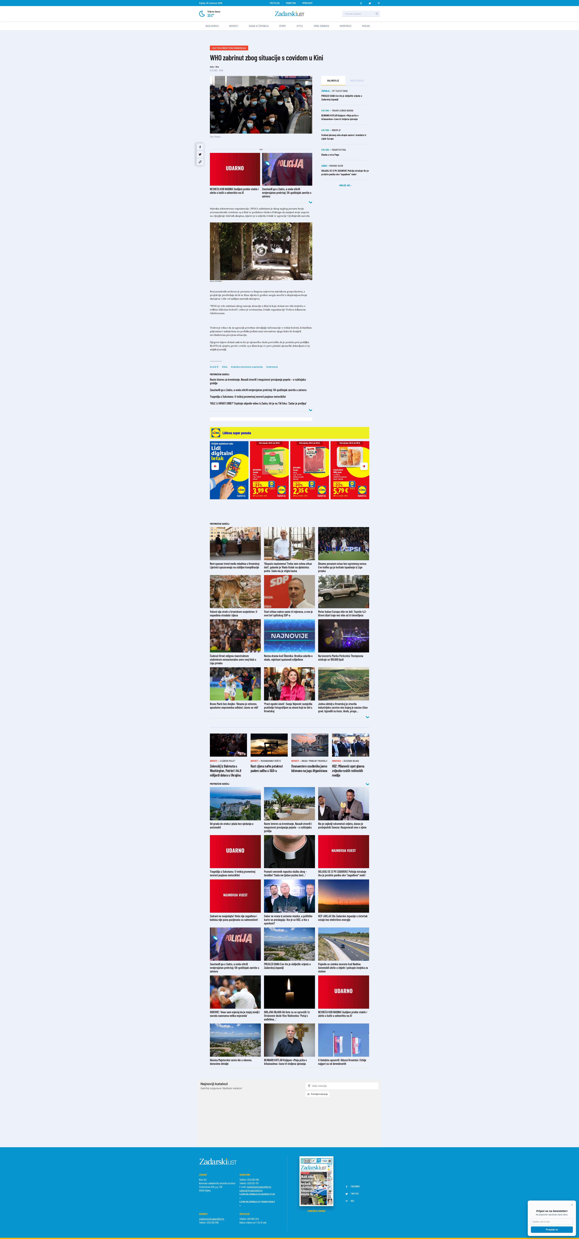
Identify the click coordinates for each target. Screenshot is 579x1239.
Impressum (307, 3)
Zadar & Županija (259, 25)
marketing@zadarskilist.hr (259, 1186)
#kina (224, 366)
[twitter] (370, 2)
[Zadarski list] (290, 14)
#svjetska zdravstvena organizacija (247, 366)
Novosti (233, 25)
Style (300, 25)
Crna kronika (321, 25)
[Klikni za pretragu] (377, 14)
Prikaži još (344, 185)
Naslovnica (212, 25)
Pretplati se (552, 1229)
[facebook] (361, 2)
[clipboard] (200, 162)
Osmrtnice (346, 25)
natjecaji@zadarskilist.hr (251, 1190)
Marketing (291, 3)
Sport (282, 25)
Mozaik (366, 25)
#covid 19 (214, 366)
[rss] (379, 2)
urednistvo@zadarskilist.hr (211, 1218)
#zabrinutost (272, 366)
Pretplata (275, 3)
